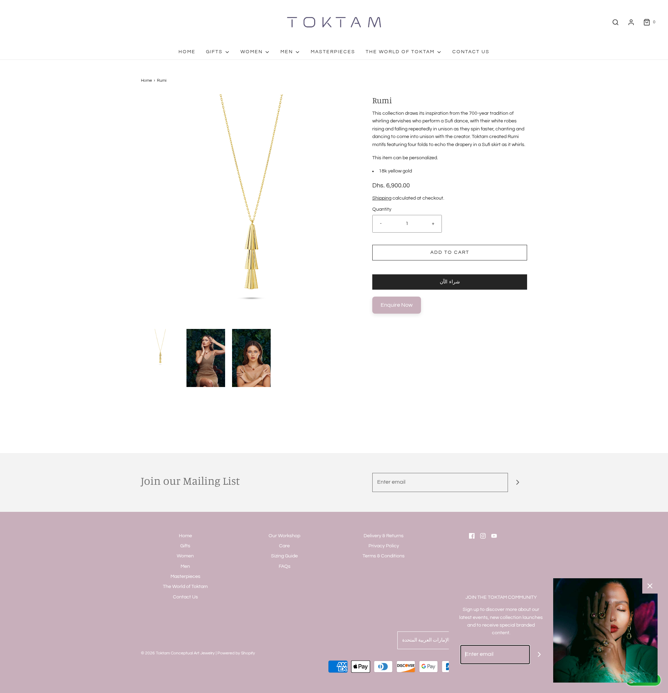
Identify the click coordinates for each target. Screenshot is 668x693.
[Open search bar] (615, 22)
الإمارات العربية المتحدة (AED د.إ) (435, 640)
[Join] (517, 482)
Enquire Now (397, 305)
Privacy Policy (383, 545)
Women (185, 556)
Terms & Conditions (384, 556)
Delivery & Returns (384, 535)
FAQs (285, 566)
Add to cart (449, 252)
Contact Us (471, 51)
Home (187, 51)
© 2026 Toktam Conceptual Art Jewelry (178, 653)
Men (185, 566)
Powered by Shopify (236, 653)
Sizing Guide (284, 556)
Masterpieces (333, 51)
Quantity (381, 209)
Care (284, 545)
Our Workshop (284, 535)
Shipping (381, 198)
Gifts (185, 545)
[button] (160, 348)
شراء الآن (450, 282)
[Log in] (631, 22)
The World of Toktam (185, 586)
